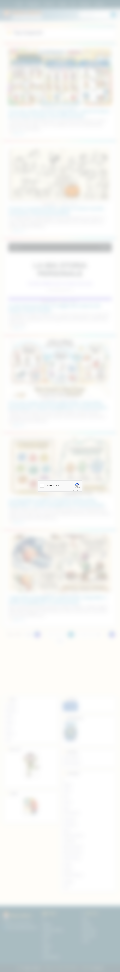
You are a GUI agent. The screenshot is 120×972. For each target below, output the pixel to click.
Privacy (74, 490)
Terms (78, 490)
